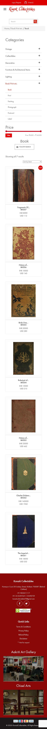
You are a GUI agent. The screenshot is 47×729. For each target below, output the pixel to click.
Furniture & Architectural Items (17, 70)
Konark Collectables (23, 581)
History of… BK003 (23, 439)
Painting (11, 101)
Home (6, 28)
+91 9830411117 (23, 593)
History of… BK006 (23, 266)
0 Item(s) (30, 2)
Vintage (8, 49)
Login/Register (16, 2)
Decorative (10, 63)
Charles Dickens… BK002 (23, 496)
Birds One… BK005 (23, 324)
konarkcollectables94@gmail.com (24, 599)
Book (10, 90)
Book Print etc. (17, 28)
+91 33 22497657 (18, 596)
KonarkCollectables (20, 725)
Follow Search (25, 147)
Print (9, 95)
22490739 (31, 596)
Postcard (11, 113)
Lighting (8, 76)
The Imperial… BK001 (23, 554)
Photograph (12, 107)
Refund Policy (23, 635)
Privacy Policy (24, 631)
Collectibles (10, 56)
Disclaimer (23, 639)
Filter (8, 135)
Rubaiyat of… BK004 (23, 381)
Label (10, 119)
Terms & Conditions (23, 627)
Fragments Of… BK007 (23, 208)
